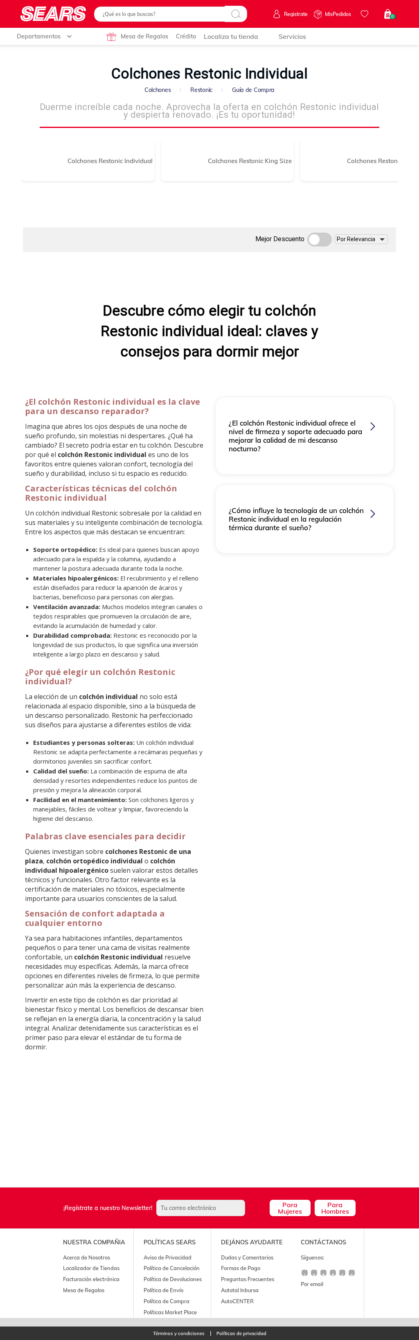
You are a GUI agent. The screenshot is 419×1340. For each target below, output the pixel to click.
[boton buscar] (236, 14)
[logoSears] (53, 14)
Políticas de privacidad (241, 1333)
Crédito (186, 36)
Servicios (292, 36)
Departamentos (39, 36)
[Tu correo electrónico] (210, 1208)
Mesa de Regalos (144, 36)
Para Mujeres (290, 1208)
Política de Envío (163, 1290)
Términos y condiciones (179, 1333)
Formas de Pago (240, 1268)
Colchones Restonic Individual (110, 161)
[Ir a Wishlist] (366, 14)
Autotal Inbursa (240, 1290)
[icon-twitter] (314, 1276)
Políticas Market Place (170, 1312)
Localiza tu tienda (231, 36)
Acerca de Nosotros (86, 1257)
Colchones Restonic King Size (250, 161)
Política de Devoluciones (173, 1279)
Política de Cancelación (172, 1268)
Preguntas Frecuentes (247, 1279)
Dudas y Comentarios (247, 1257)
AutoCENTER (237, 1301)
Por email (312, 1284)
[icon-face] (305, 1276)
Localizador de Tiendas (91, 1268)
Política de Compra (166, 1301)
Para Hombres (335, 1208)
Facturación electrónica (91, 1279)
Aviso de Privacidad (167, 1257)
